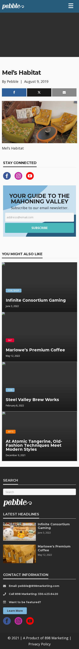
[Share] (14, 92)
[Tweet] (39, 92)
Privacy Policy (39, 644)
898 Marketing (56, 638)
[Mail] (64, 92)
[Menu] (71, 6)
